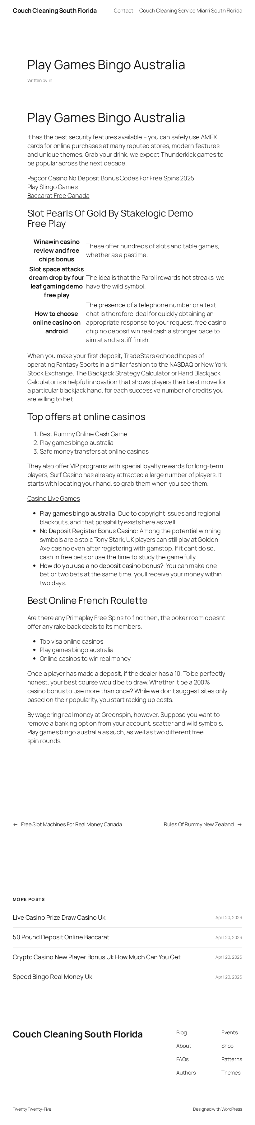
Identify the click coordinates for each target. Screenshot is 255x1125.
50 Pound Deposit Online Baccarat (61, 937)
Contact (123, 10)
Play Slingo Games (52, 187)
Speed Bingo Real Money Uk (52, 976)
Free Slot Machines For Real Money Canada (71, 824)
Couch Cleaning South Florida (54, 10)
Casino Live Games (53, 498)
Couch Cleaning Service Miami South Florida (190, 10)
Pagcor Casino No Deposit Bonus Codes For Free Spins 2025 (110, 178)
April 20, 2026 (229, 917)
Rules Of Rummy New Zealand (199, 824)
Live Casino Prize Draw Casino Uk (59, 917)
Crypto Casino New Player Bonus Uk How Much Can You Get (97, 957)
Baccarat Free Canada (58, 195)
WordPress (231, 1109)
